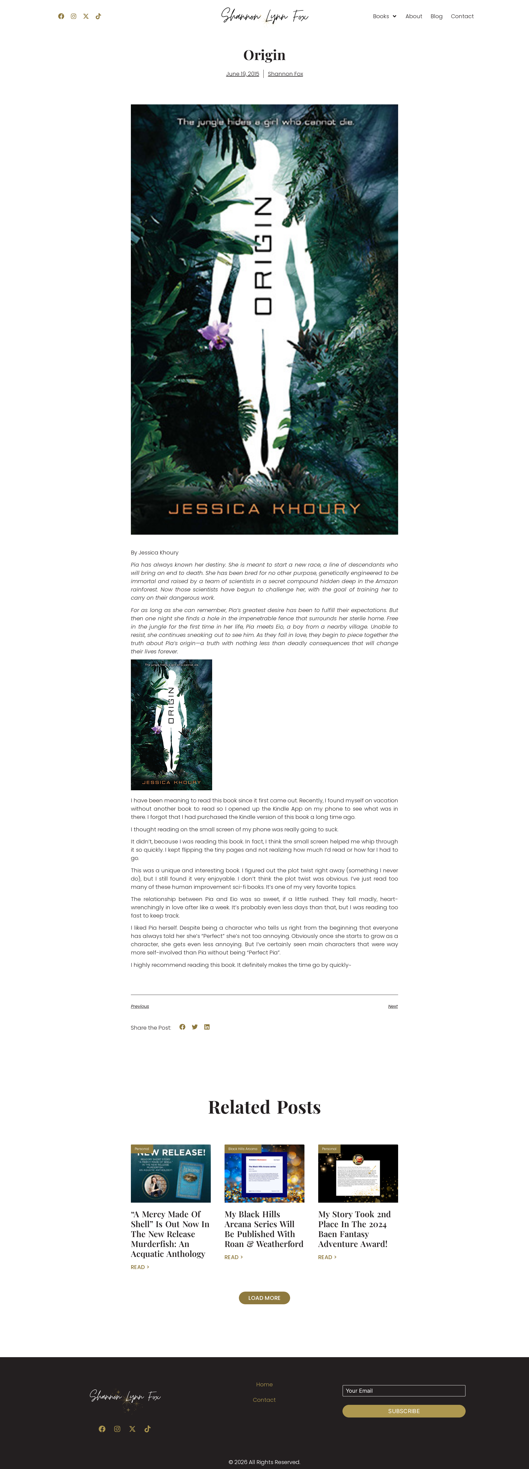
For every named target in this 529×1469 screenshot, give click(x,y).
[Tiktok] (98, 16)
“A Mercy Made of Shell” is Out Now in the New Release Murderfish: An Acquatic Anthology (170, 1233)
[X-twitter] (86, 16)
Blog (437, 16)
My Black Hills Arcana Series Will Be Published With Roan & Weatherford (264, 1228)
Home (264, 1384)
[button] (182, 1027)
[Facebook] (61, 16)
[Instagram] (74, 16)
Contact (462, 16)
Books (381, 16)
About (414, 16)
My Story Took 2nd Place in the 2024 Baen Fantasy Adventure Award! (354, 1228)
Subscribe (404, 1411)
